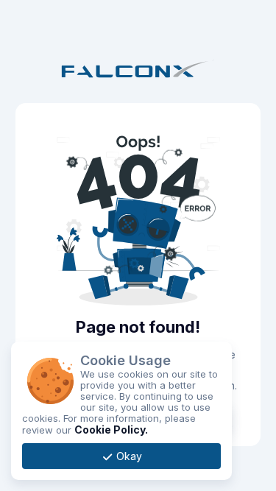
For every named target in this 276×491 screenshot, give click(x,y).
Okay (127, 456)
